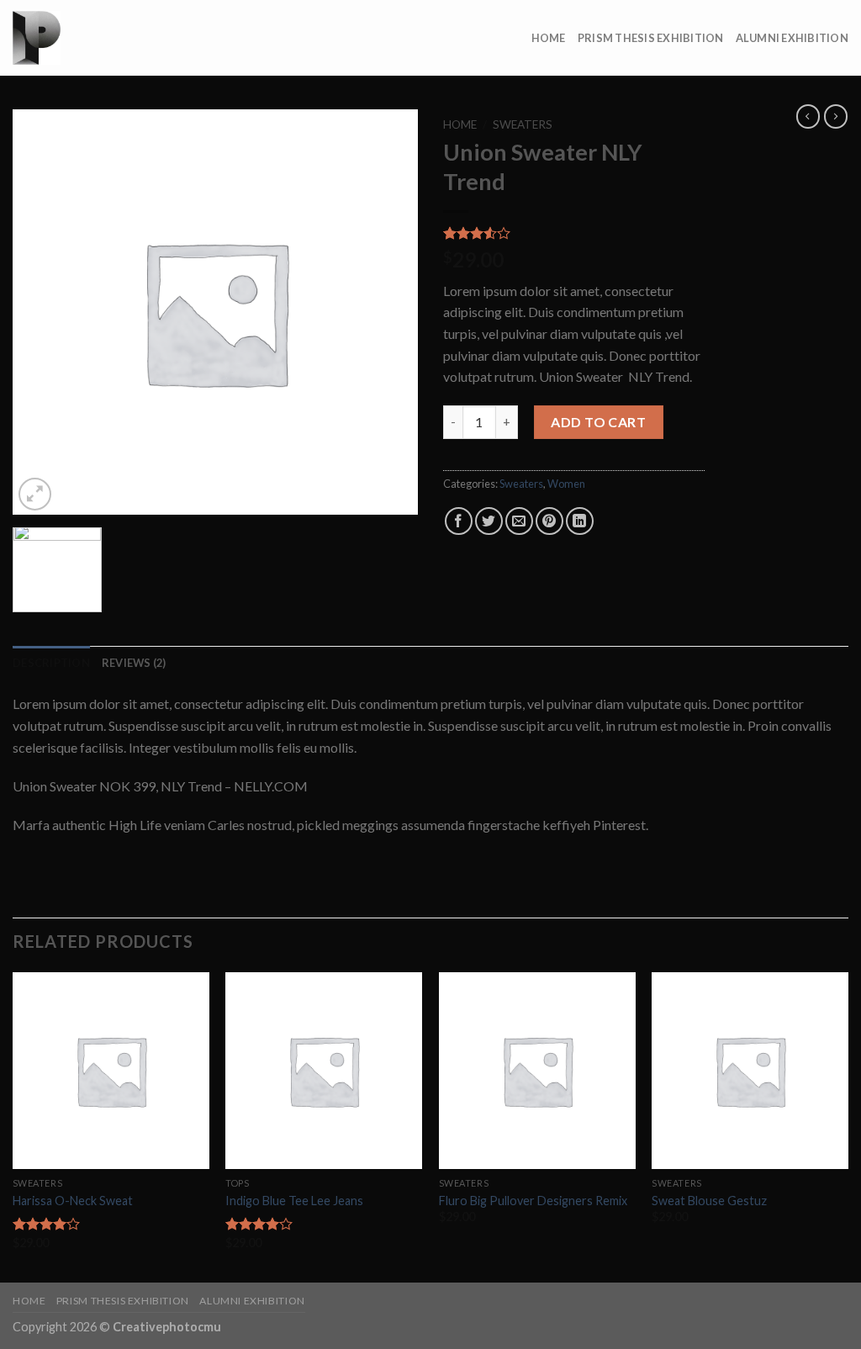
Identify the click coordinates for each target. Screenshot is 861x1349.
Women (566, 483)
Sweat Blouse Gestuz (709, 1200)
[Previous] (13, 1126)
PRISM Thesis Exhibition (651, 38)
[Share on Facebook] (459, 521)
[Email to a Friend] (519, 521)
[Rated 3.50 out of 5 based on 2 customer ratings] (574, 233)
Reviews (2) (134, 662)
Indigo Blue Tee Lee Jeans (294, 1200)
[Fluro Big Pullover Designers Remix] (537, 1070)
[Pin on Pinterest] (549, 521)
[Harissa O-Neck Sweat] (111, 1070)
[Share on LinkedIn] (580, 521)
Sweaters (522, 124)
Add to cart (598, 422)
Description (51, 662)
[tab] (51, 663)
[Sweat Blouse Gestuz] (750, 1070)
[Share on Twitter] (489, 521)
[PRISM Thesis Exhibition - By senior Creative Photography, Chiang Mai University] (97, 38)
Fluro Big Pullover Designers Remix (533, 1200)
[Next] (847, 1126)
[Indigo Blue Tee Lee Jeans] (323, 1070)
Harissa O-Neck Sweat (73, 1200)
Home (548, 38)
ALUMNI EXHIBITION (792, 38)
